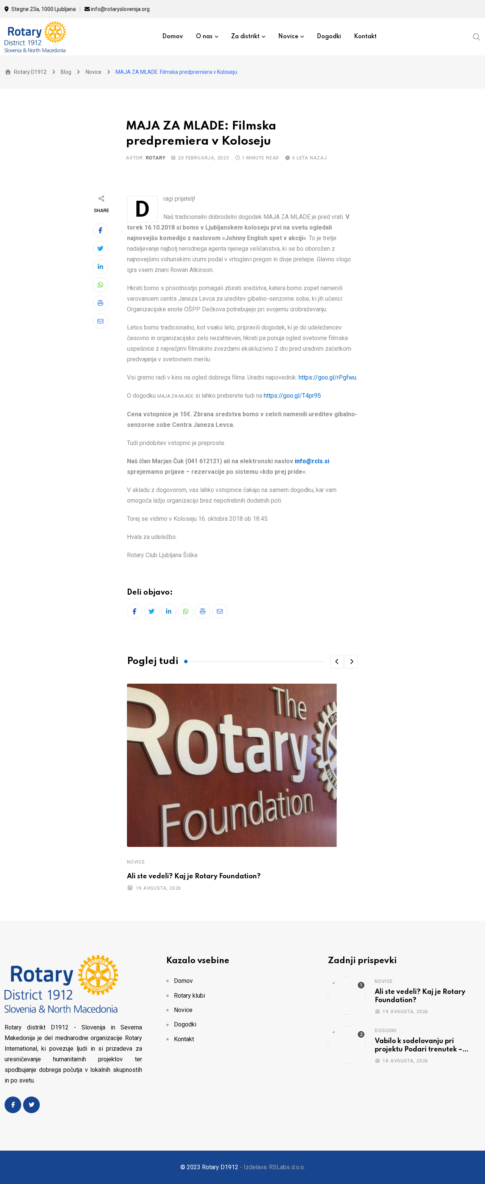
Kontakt (365, 37)
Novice (288, 37)
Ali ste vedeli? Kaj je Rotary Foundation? (194, 876)
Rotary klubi (189, 995)
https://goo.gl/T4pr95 (292, 395)
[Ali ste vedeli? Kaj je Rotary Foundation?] (347, 996)
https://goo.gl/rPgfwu (327, 377)
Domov (172, 37)
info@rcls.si (312, 461)
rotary (156, 158)
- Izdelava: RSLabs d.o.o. (272, 1167)
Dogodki (329, 37)
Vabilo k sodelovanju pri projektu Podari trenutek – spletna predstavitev (418, 1050)
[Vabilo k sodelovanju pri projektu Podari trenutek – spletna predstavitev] (347, 1045)
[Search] (476, 36)
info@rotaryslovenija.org (120, 9)
